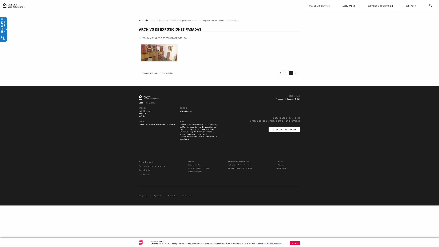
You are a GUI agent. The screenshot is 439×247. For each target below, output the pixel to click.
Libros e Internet (281, 168)
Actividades (145, 170)
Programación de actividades (238, 161)
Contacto (144, 174)
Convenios (279, 161)
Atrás (143, 20)
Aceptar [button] (295, 243)
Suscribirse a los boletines (284, 129)
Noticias (191, 161)
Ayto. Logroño (146, 162)
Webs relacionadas (195, 172)
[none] (5, 5)
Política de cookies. (275, 244)
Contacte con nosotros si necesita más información (157, 125)
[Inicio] (19, 5)
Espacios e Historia (195, 165)
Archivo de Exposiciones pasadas (240, 168)
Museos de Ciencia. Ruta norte (199, 168)
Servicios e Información (152, 166)
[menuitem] (319, 5)
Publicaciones (280, 165)
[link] (430, 5)
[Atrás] (140, 38)
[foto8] (159, 53)
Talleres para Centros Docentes (239, 165)
